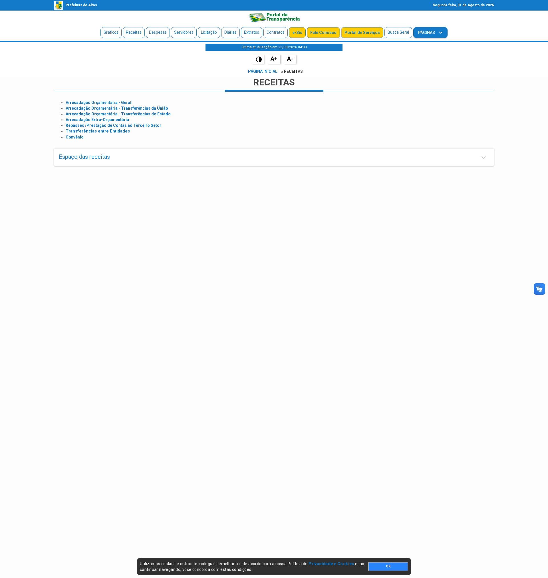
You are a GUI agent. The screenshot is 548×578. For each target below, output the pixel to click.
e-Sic (297, 32)
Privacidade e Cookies (331, 563)
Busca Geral (398, 32)
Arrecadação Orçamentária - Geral (98, 102)
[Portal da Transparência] (274, 17)
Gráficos (111, 32)
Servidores (184, 32)
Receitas (134, 32)
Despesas (158, 32)
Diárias (230, 32)
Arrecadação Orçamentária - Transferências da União (117, 108)
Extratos (251, 32)
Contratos (276, 32)
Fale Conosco (323, 32)
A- (290, 58)
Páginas (427, 32)
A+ (273, 58)
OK (388, 566)
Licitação (209, 32)
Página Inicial (262, 71)
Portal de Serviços (362, 32)
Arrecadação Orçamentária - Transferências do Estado (118, 114)
